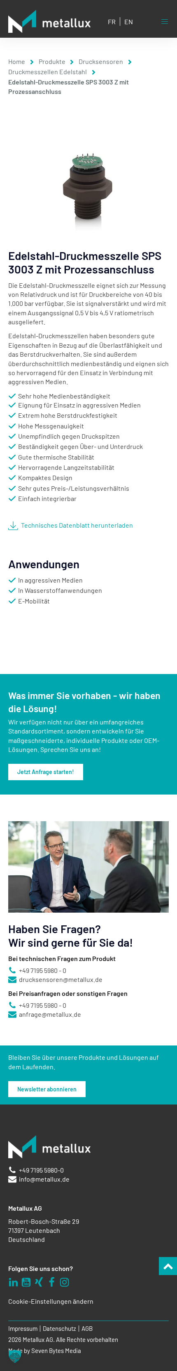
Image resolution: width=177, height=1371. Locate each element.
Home (16, 61)
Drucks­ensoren (101, 61)
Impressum (22, 1328)
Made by (44, 1351)
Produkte (52, 61)
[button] (15, 1356)
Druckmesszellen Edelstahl (47, 71)
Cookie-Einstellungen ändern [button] (50, 1301)
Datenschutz (59, 1328)
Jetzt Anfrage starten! (45, 771)
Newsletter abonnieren (47, 1089)
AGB (87, 1328)
